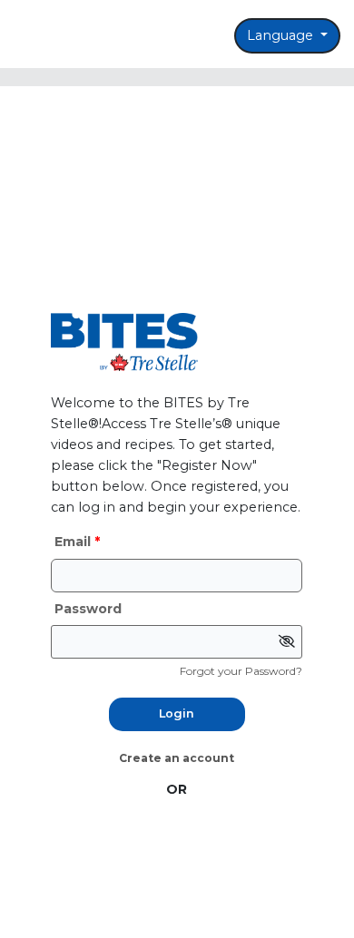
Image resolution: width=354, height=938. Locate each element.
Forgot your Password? (241, 671)
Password (88, 609)
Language (282, 35)
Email (74, 541)
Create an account (176, 758)
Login (176, 713)
